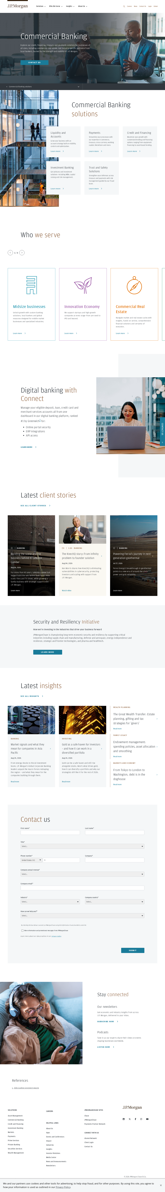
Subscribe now (106, 1021)
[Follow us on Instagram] (141, 1119)
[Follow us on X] (130, 1119)
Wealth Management (16, 1153)
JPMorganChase (90, 1120)
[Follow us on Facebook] (135, 1119)
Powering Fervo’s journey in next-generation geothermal (132, 556)
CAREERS (49, 1111)
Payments (11, 1136)
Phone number (26, 856)
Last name (89, 828)
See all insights (30, 696)
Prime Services (13, 1140)
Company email (26, 884)
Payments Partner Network (94, 1124)
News (135, 6)
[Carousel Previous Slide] (10, 252)
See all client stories (34, 506)
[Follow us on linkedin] (124, 1119)
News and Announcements (56, 1161)
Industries (50, 1145)
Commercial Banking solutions (20, 87)
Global (156, 6)
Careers (129, 6)
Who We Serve (54, 6)
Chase (86, 1116)
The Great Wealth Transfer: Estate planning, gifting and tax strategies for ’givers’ (134, 718)
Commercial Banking (16, 1120)
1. (12, 1088)
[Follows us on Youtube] (147, 1119)
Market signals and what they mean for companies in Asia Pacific (27, 748)
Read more (15, 782)
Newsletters (51, 1166)
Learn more (17, 333)
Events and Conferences (55, 1137)
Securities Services (15, 1149)
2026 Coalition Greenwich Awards (26, 1088)
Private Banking (14, 1145)
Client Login (88, 1142)
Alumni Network (90, 1138)
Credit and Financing (15, 1124)
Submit (133, 950)
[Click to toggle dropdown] (78, 86)
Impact (49, 1141)
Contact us (34, 62)
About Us (81, 6)
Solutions (39, 6)
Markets (11, 1132)
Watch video (66, 590)
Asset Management (15, 1116)
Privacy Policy (63, 1187)
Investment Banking (15, 1128)
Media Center (51, 1157)
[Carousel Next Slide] (21, 252)
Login (150, 6)
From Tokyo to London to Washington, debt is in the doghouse (129, 774)
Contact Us (142, 6)
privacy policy (56, 936)
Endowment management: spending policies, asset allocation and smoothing (134, 746)
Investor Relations (53, 1153)
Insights (69, 6)
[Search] (124, 6)
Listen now (104, 1047)
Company (88, 856)
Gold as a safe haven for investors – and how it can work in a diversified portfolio (81, 748)
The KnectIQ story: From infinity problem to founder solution (80, 556)
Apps (48, 1133)
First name (25, 828)
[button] (161, 1185)
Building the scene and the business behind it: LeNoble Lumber (26, 558)
